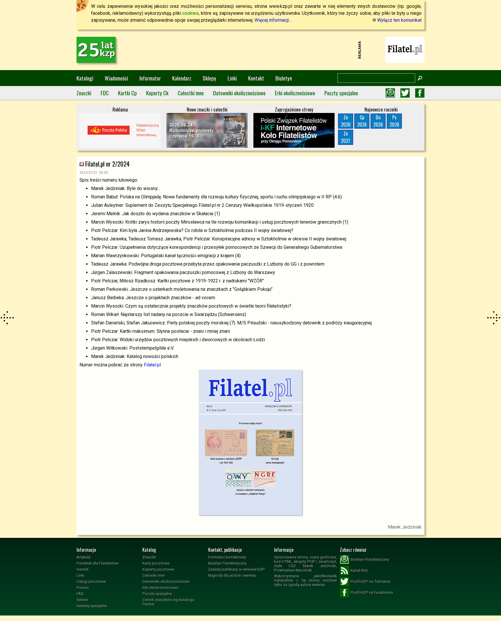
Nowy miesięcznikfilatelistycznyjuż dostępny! (405, 49)
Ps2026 (394, 121)
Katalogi (85, 78)
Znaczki (84, 93)
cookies (190, 13)
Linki (232, 78)
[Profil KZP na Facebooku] (419, 93)
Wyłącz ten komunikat (399, 20)
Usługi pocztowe (91, 581)
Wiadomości (116, 78)
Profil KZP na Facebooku (372, 592)
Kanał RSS (359, 570)
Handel (82, 569)
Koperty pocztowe (158, 569)
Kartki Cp (127, 93)
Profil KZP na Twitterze (370, 581)
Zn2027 (345, 137)
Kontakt (256, 78)
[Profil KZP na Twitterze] (405, 93)
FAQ (80, 593)
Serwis (82, 600)
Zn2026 (346, 121)
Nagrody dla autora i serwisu (232, 575)
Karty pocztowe (155, 563)
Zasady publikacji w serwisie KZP (236, 569)
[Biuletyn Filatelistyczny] (390, 93)
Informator (150, 78)
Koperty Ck (157, 93)
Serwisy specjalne (92, 606)
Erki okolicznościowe (295, 93)
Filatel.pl (152, 365)
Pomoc (83, 587)
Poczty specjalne (341, 93)
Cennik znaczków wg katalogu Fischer (168, 602)
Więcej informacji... (273, 20)
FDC (105, 93)
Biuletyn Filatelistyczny (227, 563)
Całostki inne (191, 93)
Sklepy (209, 78)
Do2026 (378, 121)
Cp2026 (362, 121)
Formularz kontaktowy (227, 557)
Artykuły (83, 557)
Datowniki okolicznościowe (239, 93)
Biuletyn (283, 78)
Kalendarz (181, 78)
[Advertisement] (250, 50)
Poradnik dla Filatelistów (98, 563)
